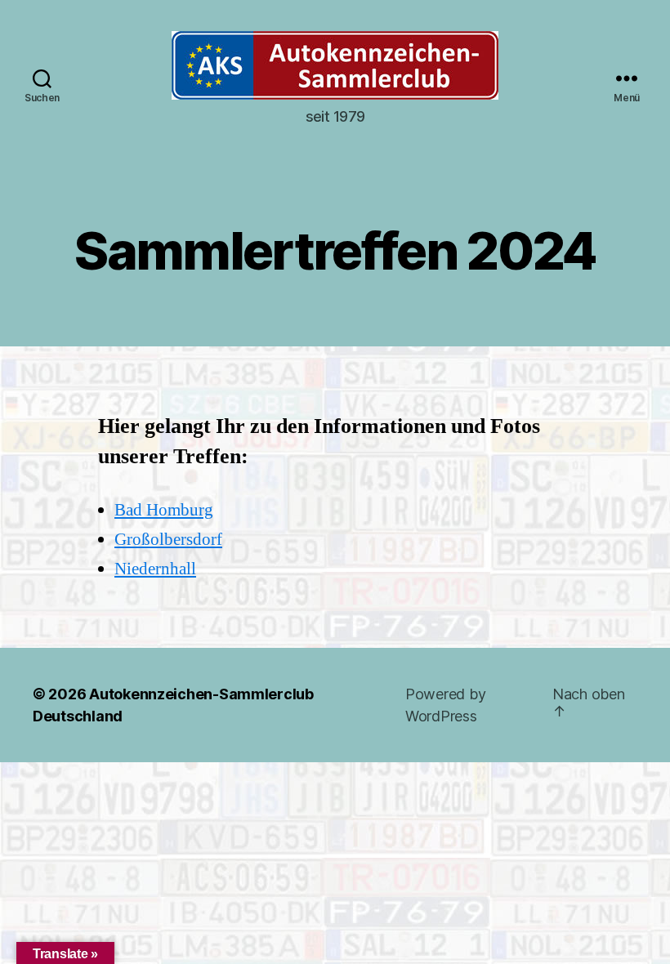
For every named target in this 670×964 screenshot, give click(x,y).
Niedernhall (155, 569)
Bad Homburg (163, 510)
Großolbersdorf (168, 540)
